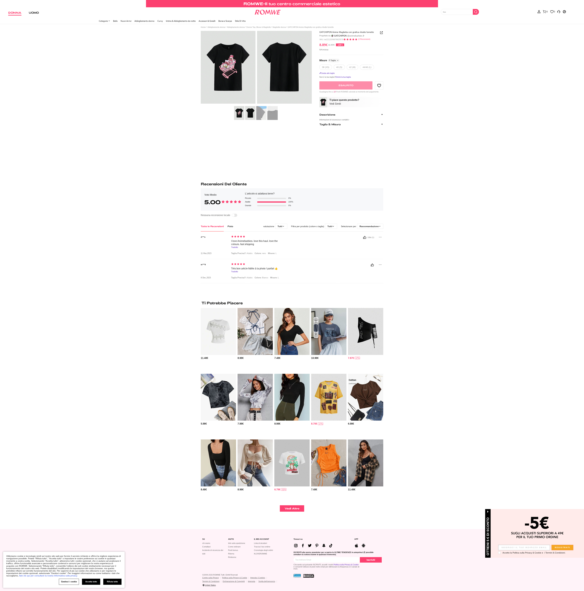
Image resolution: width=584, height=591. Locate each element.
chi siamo (206, 543)
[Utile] (365, 237)
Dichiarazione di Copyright (234, 581)
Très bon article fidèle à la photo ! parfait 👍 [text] (254, 268)
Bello (115, 21)
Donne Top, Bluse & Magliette (258, 27)
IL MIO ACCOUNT (261, 539)
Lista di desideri (260, 543)
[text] (257, 236)
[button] (379, 85)
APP (356, 539)
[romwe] (267, 11)
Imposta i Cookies (257, 578)
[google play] (363, 545)
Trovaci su (298, 539)
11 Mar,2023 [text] (206, 253)
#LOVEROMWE (260, 554)
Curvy (160, 21)
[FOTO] (256, 68)
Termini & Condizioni (210, 581)
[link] (292, 3)
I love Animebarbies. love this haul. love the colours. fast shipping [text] (254, 242)
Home (203, 27)
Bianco (261, 278)
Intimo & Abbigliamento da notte (181, 21)
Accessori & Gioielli (207, 21)
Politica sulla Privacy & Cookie (346, 565)
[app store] (356, 545)
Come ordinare (234, 547)
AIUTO (231, 539)
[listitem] (218, 339)
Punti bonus (233, 550)
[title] (292, 303)
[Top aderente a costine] (292, 331)
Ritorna (231, 554)
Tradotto (234, 247)
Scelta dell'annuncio (266, 581)
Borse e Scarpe (225, 21)
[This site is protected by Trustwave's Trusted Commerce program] (297, 576)
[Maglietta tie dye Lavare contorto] (218, 397)
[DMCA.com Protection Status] (308, 576)
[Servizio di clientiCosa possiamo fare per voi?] (559, 11)
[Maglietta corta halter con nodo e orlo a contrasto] (255, 331)
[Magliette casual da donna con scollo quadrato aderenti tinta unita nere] (218, 462)
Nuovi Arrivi (126, 21)
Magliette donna (279, 27)
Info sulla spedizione (236, 543)
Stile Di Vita (240, 21)
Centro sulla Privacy (210, 578)
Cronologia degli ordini (263, 550)
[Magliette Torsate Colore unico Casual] (365, 397)
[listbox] (539, 11)
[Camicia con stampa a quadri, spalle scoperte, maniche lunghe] (365, 462)
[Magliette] (255, 397)
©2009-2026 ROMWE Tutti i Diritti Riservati (220, 575)
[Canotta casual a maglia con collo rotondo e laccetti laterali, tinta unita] (328, 462)
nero (260, 253)
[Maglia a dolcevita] (292, 397)
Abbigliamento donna (144, 21)
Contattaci (206, 547)
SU (203, 539)
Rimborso (232, 557)
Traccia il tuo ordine (262, 547)
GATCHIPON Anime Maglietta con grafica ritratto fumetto (346, 32)
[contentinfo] (204, 358)
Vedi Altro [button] (292, 508)
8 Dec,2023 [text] (206, 278)
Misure (327, 60)
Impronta (251, 581)
